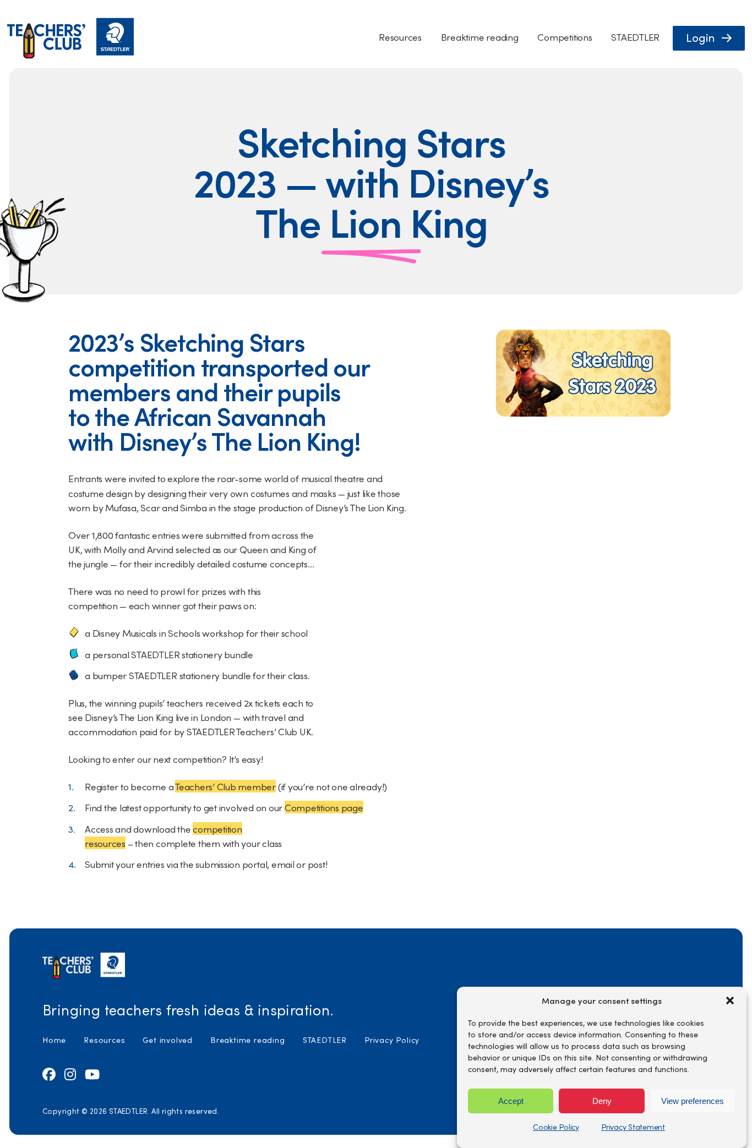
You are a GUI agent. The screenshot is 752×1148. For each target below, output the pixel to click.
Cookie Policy (556, 1127)
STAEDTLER (635, 36)
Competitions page (324, 807)
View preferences (692, 1100)
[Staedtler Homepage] (70, 56)
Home (54, 1040)
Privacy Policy (391, 1040)
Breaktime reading (480, 36)
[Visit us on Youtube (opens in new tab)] (92, 1074)
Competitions (564, 36)
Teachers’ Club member (225, 786)
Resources (400, 36)
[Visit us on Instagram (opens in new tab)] (70, 1074)
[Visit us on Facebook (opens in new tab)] (49, 1074)
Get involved (168, 1040)
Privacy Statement (633, 1127)
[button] (729, 1000)
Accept (511, 1100)
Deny (602, 1100)
